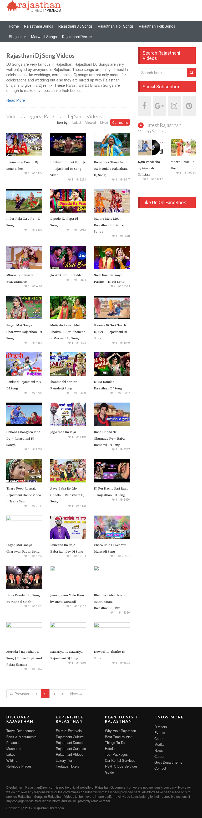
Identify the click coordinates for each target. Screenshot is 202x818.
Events (159, 732)
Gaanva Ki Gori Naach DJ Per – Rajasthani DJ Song (110, 331)
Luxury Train (65, 760)
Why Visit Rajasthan (120, 730)
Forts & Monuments (21, 736)
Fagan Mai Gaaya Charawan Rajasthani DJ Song (24, 331)
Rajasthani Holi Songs (116, 26)
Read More (15, 100)
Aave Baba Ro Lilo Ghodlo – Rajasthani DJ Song (67, 495)
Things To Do (115, 742)
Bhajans (16, 37)
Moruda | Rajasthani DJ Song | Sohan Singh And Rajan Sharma (24, 658)
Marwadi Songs (44, 37)
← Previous (19, 693)
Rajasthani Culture (70, 736)
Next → (76, 693)
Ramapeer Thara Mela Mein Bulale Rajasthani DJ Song (111, 168)
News (158, 750)
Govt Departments (168, 762)
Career (159, 756)
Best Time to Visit (119, 736)
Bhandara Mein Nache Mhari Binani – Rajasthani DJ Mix (110, 601)
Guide (109, 772)
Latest (76, 122)
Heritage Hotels (67, 766)
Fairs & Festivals (69, 730)
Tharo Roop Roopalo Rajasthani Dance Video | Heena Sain (23, 495)
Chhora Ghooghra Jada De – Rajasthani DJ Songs (23, 438)
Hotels (110, 748)
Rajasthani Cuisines (71, 748)
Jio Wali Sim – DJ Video (67, 275)
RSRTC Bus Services (121, 766)
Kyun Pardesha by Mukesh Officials (149, 168)
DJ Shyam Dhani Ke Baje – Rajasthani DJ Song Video (68, 168)
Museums (13, 748)
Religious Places (19, 766)
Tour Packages (116, 754)
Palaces (12, 742)
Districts (160, 726)
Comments (120, 122)
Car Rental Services (120, 760)
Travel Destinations (21, 730)
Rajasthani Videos (69, 754)
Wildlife (11, 760)
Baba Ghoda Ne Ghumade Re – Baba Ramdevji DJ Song (109, 438)
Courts (159, 738)
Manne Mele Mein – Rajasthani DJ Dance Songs (109, 225)
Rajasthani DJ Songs (75, 26)
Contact (160, 768)
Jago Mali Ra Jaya (63, 432)
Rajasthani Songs (38, 26)
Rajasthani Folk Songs (157, 26)
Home (14, 26)
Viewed (90, 122)
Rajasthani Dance (69, 742)
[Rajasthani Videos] (34, 5)
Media (159, 744)
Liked (104, 122)
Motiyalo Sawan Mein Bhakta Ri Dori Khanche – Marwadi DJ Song (67, 331)
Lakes (11, 754)
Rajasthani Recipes (78, 37)
